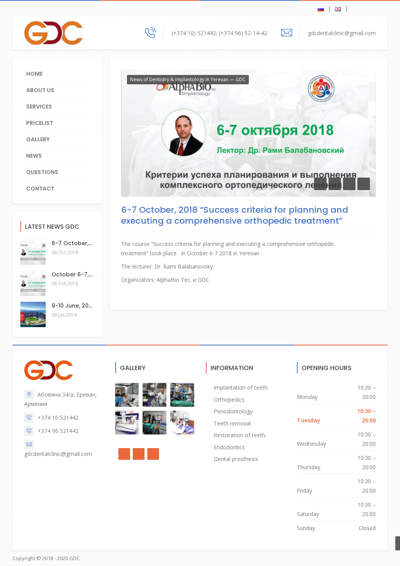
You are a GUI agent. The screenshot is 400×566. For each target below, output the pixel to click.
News (34, 156)
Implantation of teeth (241, 387)
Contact (40, 188)
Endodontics (229, 447)
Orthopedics (229, 399)
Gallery (38, 139)
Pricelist (39, 123)
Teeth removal (232, 423)
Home (34, 74)
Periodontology (233, 411)
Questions (42, 172)
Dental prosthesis (236, 459)
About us (40, 90)
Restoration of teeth (239, 435)
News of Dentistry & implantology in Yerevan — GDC (188, 79)
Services (39, 106)
